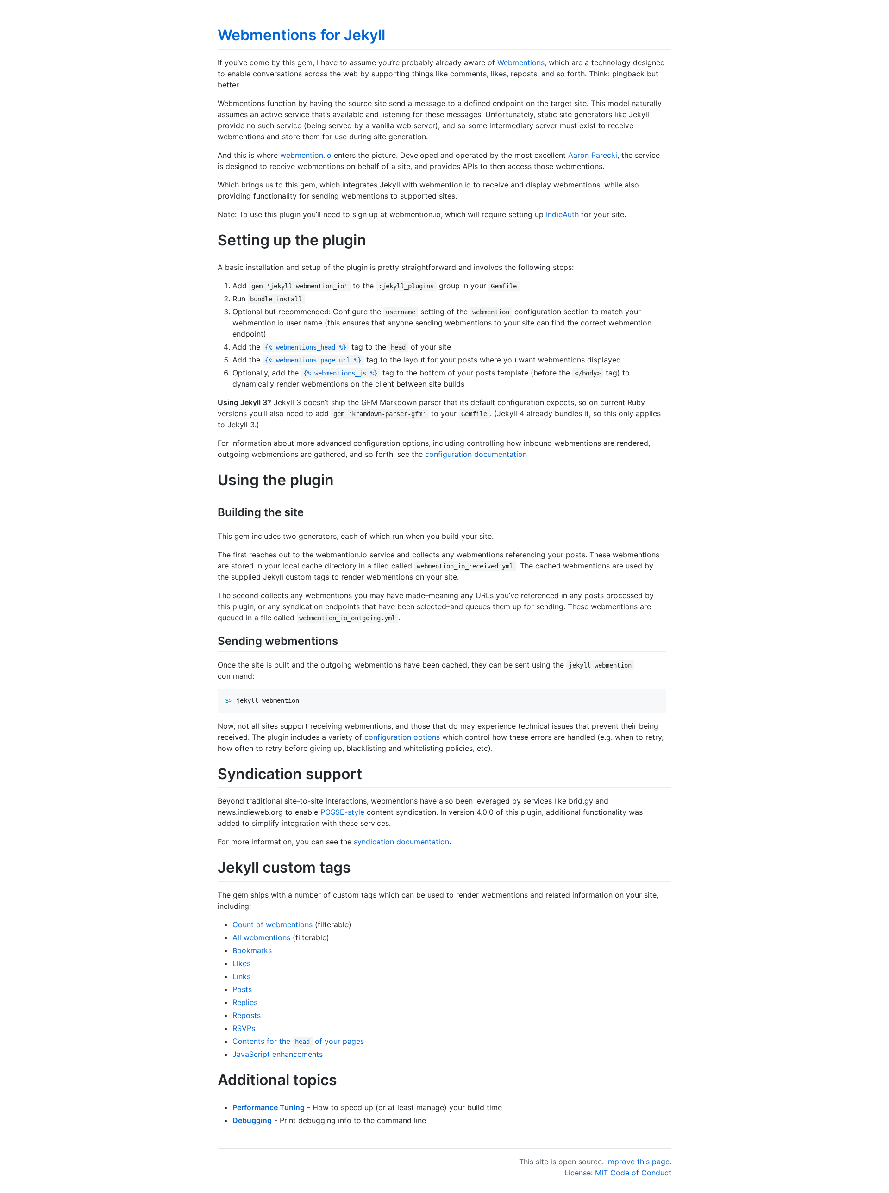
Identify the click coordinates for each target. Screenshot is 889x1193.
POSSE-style (342, 812)
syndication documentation (401, 841)
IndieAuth (562, 214)
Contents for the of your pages (298, 1041)
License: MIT (586, 1172)
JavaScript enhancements (277, 1054)
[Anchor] (309, 511)
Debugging (252, 1120)
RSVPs (243, 1028)
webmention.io (306, 155)
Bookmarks (252, 950)
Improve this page (638, 1161)
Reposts (246, 1015)
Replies (244, 1002)
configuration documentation (476, 454)
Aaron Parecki (592, 155)
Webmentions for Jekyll (301, 35)
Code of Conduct (640, 1172)
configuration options (402, 737)
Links (241, 976)
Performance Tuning (268, 1107)
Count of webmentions (272, 924)
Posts (242, 989)
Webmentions (521, 62)
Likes (241, 963)
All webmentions (261, 937)
